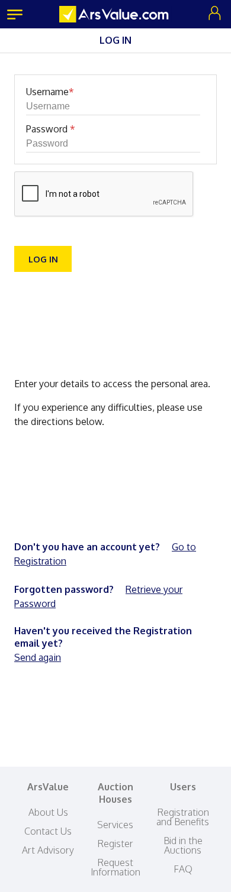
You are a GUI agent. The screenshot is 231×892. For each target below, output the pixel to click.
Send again (37, 657)
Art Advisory (48, 850)
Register (115, 843)
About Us (48, 812)
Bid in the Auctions (183, 845)
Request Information (115, 867)
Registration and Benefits (182, 817)
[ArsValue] (115, 14)
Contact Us (48, 831)
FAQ (183, 869)
